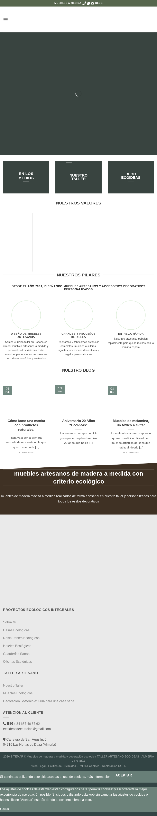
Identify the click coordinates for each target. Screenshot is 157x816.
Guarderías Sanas (16, 654)
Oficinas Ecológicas (17, 661)
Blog (98, 3)
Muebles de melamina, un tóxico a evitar (131, 423)
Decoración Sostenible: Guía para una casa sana (38, 701)
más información (99, 776)
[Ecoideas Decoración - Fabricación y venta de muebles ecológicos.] (78, 19)
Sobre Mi (9, 622)
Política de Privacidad (62, 765)
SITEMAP (17, 756)
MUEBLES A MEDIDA (67, 3)
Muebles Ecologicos (18, 693)
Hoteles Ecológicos (17, 646)
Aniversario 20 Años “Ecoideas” (78, 423)
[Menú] (5, 19)
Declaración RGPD (114, 765)
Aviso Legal (38, 765)
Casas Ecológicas (16, 630)
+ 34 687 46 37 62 (26, 723)
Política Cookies (89, 765)
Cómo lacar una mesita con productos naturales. (26, 425)
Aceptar (124, 775)
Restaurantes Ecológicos (21, 638)
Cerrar (4, 809)
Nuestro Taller (13, 685)
